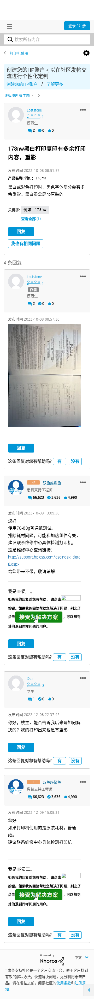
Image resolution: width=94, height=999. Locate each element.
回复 (21, 231)
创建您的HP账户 (22, 84)
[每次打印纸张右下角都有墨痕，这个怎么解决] (33, 95)
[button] (82, 109)
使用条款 (63, 983)
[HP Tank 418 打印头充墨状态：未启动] (38, 95)
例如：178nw (35, 209)
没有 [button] (75, 461)
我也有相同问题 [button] (25, 243)
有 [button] (59, 461)
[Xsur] (16, 683)
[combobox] (47, 39)
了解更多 (54, 84)
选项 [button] (86, 53)
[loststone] (16, 115)
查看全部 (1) (31, 218)
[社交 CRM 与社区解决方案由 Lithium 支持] (52, 959)
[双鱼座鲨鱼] (16, 488)
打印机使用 (19, 53)
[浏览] (8, 26)
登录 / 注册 (77, 25)
